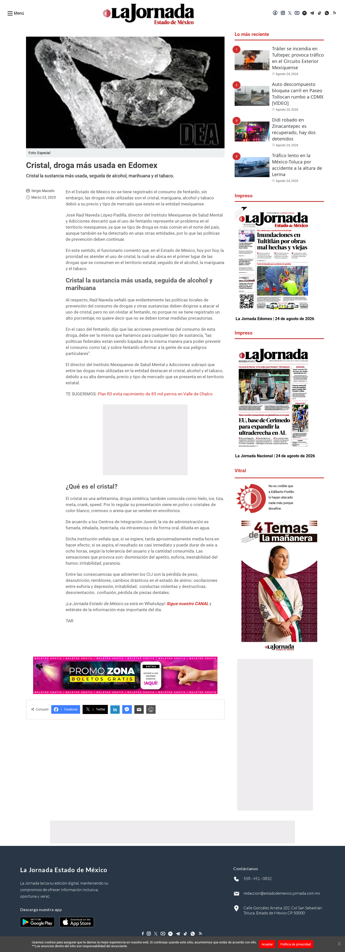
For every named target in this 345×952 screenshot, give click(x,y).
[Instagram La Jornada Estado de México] (282, 13)
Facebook (69, 709)
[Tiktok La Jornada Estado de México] (319, 13)
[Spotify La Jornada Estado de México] (304, 13)
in (115, 709)
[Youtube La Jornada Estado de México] (297, 13)
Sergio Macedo (43, 191)
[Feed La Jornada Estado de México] (334, 13)
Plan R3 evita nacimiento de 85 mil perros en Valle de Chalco (155, 393)
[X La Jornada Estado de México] (290, 13)
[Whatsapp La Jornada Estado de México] (327, 13)
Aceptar (267, 944)
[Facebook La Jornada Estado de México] (275, 13)
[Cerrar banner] (339, 944)
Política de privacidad (295, 944)
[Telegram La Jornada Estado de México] (312, 13)
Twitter (99, 709)
